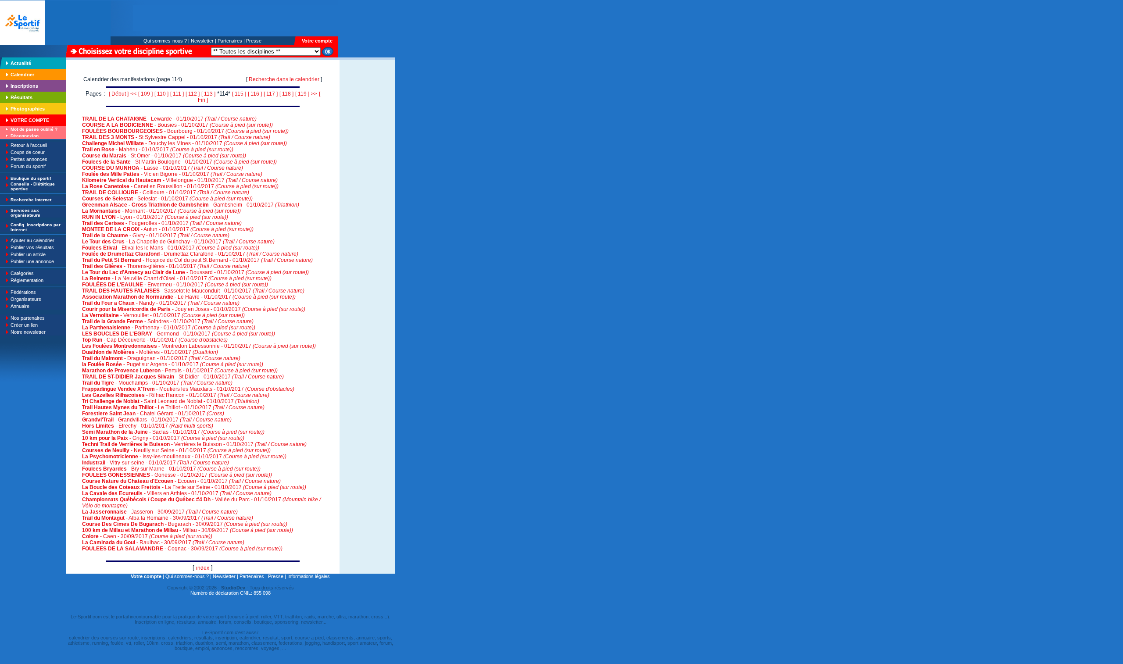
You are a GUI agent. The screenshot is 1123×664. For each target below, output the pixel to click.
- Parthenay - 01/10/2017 (168, 328)
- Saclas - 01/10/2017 (173, 432)
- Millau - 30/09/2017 (187, 530)
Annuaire (20, 306)
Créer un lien (24, 325)
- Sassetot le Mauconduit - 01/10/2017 (193, 291)
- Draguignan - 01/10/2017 (161, 358)
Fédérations (23, 292)
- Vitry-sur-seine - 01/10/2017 (155, 463)
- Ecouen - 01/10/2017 (181, 481)
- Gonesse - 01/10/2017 (177, 475)
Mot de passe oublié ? (34, 129)
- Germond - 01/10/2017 (178, 334)
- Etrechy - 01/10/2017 (147, 426)
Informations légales (308, 576)
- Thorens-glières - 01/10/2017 (165, 266)
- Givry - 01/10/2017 (155, 235)
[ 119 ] (302, 94)
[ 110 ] (161, 94)
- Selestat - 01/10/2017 (167, 199)
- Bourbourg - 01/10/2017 (185, 131)
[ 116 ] (255, 94)
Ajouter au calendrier (32, 240)
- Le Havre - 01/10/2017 (189, 297)
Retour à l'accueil (29, 145)
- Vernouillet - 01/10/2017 (163, 315)
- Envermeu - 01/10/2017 (175, 285)
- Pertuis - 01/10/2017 (180, 371)
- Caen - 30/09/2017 (147, 536)
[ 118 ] (286, 94)
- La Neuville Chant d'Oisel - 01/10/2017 (177, 278)
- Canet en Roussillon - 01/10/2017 (180, 186)
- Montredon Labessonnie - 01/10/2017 (199, 346)
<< (133, 94)
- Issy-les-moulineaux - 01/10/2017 (184, 456)
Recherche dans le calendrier (284, 79)
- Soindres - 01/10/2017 (168, 321)
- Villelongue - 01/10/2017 (180, 180)
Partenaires (230, 40)
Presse (253, 40)
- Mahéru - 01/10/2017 (157, 149)
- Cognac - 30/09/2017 (182, 549)
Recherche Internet (31, 199)
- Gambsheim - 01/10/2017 (190, 205)
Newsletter (202, 40)
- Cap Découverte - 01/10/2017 (155, 340)
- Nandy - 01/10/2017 (161, 303)
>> (314, 94)
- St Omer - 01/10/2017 (164, 156)
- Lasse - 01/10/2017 (162, 168)
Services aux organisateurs (25, 213)
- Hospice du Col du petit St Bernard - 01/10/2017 (197, 260)
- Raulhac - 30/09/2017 (163, 542)
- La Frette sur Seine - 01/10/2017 (194, 487)
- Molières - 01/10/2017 (150, 352)
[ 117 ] (271, 94)
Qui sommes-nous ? (165, 40)
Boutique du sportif (31, 178)
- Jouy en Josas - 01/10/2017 (193, 309)
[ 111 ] (177, 94)
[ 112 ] (193, 94)
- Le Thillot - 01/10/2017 (173, 407)
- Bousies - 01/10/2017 (177, 125)
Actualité (21, 63)
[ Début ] (119, 94)
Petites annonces (29, 159)
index (202, 568)
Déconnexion (25, 135)
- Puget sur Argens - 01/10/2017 (172, 364)
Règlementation (27, 280)
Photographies (28, 108)
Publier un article (28, 254)
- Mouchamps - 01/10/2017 (157, 383)
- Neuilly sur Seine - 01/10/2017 (176, 450)
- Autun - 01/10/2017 (168, 229)
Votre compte (317, 40)
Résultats (21, 97)
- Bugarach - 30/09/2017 (184, 524)
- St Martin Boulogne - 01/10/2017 (179, 162)
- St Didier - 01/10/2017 (183, 377)
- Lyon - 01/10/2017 (155, 217)
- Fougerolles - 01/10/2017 (162, 223)
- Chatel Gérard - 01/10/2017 (153, 414)
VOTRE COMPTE (30, 120)
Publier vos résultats (32, 247)
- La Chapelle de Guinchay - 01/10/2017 (178, 242)
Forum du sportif (28, 166)
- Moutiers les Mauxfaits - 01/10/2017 (188, 389)
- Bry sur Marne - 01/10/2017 (171, 469)
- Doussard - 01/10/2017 (195, 272)
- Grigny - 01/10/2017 (163, 438)
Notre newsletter (28, 332)
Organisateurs (26, 299)
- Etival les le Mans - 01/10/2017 (170, 248)
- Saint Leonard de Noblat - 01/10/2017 (170, 401)
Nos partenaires (28, 318)
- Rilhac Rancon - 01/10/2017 (175, 395)
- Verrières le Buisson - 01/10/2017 (194, 444)
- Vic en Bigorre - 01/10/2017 (172, 174)
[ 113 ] (208, 94)
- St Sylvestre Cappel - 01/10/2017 (176, 137)
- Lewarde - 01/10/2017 (169, 119)
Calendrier (22, 74)
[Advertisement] (367, 120)
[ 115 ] (239, 94)
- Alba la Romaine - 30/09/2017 (167, 518)
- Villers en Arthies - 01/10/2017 (177, 493)
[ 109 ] (145, 94)
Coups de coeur (28, 152)
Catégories (22, 273)
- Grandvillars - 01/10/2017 (157, 420)
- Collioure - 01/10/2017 (165, 192)
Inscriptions (24, 86)
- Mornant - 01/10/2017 (161, 211)
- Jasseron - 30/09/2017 (160, 512)
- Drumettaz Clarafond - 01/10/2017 (190, 254)
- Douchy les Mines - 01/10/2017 (184, 143)
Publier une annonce (32, 261)
